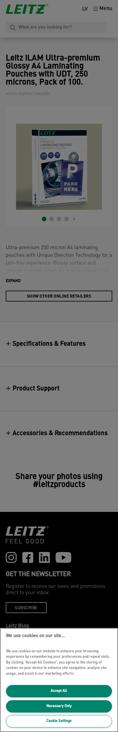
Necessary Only (59, 706)
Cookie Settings (59, 721)
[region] (59, 680)
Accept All (59, 691)
